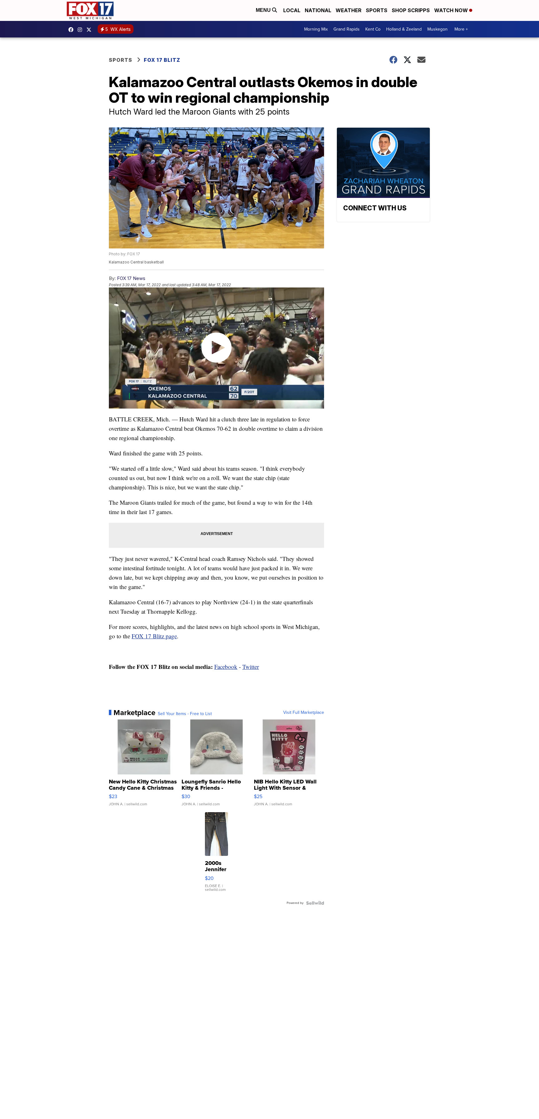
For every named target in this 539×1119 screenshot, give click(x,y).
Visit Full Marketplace (303, 712)
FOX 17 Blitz (162, 60)
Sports (376, 10)
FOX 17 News (131, 278)
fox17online (72, 29)
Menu (264, 10)
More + (461, 29)
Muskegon (437, 29)
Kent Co (373, 29)
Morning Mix (316, 29)
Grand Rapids (346, 29)
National (318, 10)
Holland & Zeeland (404, 29)
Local (291, 10)
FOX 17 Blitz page (154, 636)
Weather (349, 10)
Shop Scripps (411, 10)
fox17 (90, 29)
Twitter (250, 666)
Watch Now (451, 10)
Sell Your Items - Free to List (185, 714)
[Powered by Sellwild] (315, 903)
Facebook (225, 666)
